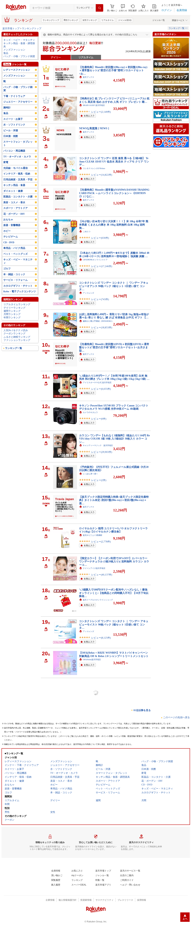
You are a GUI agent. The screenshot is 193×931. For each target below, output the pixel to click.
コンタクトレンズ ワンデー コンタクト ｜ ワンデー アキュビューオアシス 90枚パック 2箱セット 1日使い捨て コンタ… (113, 286)
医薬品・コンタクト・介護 (18, 196)
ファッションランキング (17, 340)
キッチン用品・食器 (14, 185)
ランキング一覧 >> (178, 28)
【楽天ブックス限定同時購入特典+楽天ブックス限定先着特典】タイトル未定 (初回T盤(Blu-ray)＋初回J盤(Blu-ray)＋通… (114, 500)
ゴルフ (7, 268)
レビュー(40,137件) (101, 574)
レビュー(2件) (98, 480)
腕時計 (7, 107)
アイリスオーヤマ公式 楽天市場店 (97, 382)
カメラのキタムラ (90, 412)
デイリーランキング (14, 307)
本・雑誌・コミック (14, 274)
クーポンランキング (14, 333)
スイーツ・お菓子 (13, 119)
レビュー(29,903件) (101, 452)
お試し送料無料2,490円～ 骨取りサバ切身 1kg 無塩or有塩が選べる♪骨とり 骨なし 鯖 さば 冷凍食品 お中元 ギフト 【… (114, 316)
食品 (5, 53)
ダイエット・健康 (13, 191)
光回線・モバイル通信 (15, 168)
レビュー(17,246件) (101, 266)
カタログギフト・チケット (18, 285)
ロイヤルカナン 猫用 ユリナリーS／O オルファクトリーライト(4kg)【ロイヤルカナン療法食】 (113, 530)
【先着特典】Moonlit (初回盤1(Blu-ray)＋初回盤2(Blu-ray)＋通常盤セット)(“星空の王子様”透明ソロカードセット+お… (113, 70)
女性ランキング (89, 20)
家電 (5, 162)
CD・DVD (8, 242)
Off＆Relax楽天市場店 (92, 659)
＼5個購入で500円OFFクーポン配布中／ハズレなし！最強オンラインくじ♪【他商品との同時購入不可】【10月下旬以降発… (113, 593)
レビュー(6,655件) (101, 388)
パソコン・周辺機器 (14, 150)
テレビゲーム (10, 236)
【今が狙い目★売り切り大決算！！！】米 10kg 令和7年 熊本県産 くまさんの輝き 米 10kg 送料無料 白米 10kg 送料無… (113, 224)
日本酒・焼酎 (10, 136)
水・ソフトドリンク (14, 124)
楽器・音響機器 (11, 225)
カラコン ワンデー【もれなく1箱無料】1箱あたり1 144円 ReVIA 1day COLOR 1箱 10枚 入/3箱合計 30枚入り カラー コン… (114, 438)
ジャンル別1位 (125, 20)
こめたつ (86, 231)
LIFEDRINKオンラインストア (95, 260)
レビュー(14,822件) (101, 174)
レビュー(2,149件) (101, 111)
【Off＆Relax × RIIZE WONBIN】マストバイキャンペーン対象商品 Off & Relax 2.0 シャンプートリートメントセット (113, 654)
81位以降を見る (142, 710)
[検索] (99, 8)
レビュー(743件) (100, 299)
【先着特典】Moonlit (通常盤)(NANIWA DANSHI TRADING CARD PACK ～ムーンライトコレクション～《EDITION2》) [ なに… (114, 193)
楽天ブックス (88, 77)
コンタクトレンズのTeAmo (94, 168)
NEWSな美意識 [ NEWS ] (94, 128)
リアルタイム (107, 20)
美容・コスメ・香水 (14, 202)
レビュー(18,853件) (101, 327)
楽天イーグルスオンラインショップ (98, 600)
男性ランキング (71, 20)
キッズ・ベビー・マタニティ (19, 40)
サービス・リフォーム (15, 280)
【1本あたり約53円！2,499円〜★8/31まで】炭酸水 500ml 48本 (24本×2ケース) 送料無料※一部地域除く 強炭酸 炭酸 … (114, 254)
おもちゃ (8, 219)
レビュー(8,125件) (101, 637)
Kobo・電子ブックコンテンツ (19, 291)
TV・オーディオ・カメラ (17, 156)
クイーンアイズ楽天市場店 (94, 568)
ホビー (7, 231)
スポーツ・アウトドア (15, 208)
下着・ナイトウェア (14, 96)
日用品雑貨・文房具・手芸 (18, 179)
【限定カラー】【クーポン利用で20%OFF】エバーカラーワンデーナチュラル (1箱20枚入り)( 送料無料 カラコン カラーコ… (114, 561)
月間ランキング (12, 314)
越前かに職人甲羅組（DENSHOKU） (98, 321)
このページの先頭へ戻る (176, 717)
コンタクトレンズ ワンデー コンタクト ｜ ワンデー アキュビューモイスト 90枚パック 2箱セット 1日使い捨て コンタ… (113, 624)
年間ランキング (12, 317)
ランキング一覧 (13, 348)
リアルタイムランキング (17, 304)
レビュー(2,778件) (101, 541)
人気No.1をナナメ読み (16, 330)
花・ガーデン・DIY (14, 213)
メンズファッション (14, 49)
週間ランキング (12, 311)
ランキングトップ (51, 20)
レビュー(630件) (100, 237)
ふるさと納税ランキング (17, 336)
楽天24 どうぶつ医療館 (92, 535)
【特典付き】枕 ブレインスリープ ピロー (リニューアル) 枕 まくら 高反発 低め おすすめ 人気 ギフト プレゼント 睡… (114, 100)
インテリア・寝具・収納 (16, 173)
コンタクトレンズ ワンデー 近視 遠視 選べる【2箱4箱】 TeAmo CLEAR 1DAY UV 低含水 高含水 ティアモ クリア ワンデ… (114, 161)
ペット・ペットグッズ (15, 253)
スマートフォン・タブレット (18, 143)
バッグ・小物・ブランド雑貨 (19, 56)
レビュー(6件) (98, 418)
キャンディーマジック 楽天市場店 (98, 445)
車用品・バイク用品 (14, 248)
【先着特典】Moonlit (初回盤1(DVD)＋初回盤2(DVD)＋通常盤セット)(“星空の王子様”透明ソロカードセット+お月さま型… (114, 347)
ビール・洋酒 (10, 130)
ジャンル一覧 (158, 20)
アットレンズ (88, 293)
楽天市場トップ (10, 28)
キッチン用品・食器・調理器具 (19, 45)
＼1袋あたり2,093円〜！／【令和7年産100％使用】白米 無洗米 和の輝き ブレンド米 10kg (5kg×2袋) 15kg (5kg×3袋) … (114, 377)
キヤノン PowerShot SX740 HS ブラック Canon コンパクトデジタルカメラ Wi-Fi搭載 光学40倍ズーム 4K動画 (113, 407)
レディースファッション (16, 69)
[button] (123, 8)
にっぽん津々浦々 (90, 474)
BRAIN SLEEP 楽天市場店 (94, 105)
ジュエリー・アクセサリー (18, 101)
